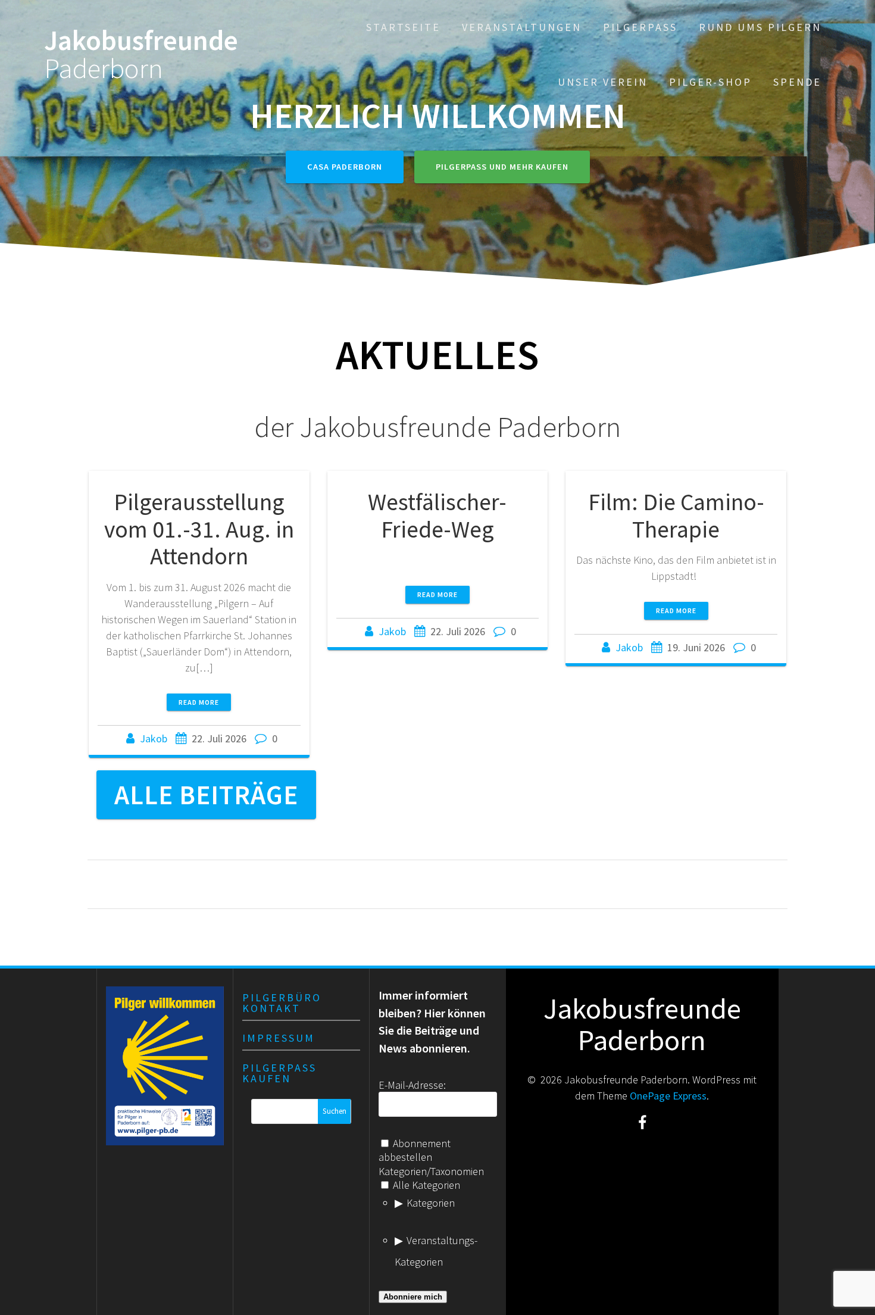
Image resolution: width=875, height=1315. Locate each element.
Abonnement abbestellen (415, 1150)
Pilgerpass (640, 27)
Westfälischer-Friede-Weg (437, 515)
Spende (797, 82)
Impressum (278, 1038)
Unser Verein (603, 82)
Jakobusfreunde (141, 55)
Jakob (153, 738)
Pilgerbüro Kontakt (281, 1003)
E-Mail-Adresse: (412, 1085)
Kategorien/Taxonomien (431, 1171)
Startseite (403, 27)
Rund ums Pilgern (760, 27)
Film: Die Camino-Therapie (676, 515)
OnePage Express (668, 1095)
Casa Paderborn (344, 166)
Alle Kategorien (425, 1185)
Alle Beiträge (206, 794)
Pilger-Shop (710, 82)
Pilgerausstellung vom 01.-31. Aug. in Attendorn (199, 529)
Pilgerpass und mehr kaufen (502, 166)
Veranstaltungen (522, 27)
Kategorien (431, 1203)
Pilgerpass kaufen (279, 1073)
